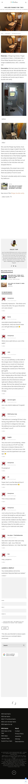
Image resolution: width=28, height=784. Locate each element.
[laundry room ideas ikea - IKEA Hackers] (4, 186)
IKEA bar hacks (5, 716)
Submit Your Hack (6, 741)
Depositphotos (19, 741)
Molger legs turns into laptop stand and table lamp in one (16, 276)
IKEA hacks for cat (6, 724)
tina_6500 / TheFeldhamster (15, 535)
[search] (24, 645)
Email (3, 607)
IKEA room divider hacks (8, 722)
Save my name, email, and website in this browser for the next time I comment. (13, 622)
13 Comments (25, 9)
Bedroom (10, 286)
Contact (17, 731)
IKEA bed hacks (6, 714)
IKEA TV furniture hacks (8, 719)
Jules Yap (2, 9)
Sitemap (17, 739)
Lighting (10, 279)
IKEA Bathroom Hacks (10, 9)
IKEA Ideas (4, 736)
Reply (4, 310)
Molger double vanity (17, 193)
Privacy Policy (19, 733)
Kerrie (9, 317)
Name (3, 600)
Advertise (18, 736)
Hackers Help (5, 738)
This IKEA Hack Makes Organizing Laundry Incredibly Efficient (15, 187)
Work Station (16, 279)
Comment (4, 575)
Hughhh (9, 437)
